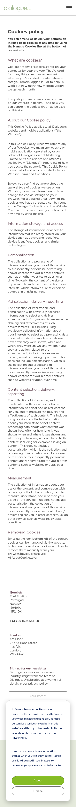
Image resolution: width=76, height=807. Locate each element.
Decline (38, 790)
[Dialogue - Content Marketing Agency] (17, 9)
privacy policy (38, 683)
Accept (38, 780)
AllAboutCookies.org (22, 557)
